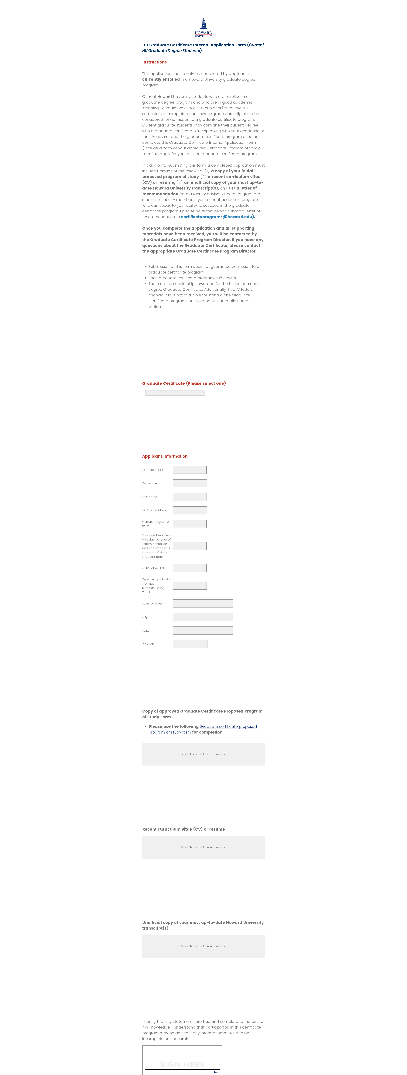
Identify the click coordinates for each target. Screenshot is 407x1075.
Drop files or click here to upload (203, 754)
